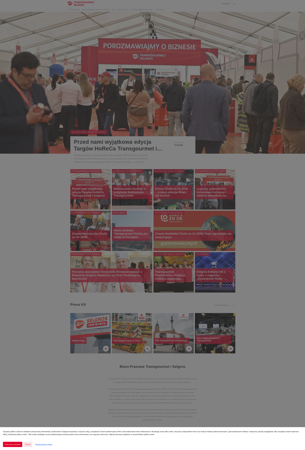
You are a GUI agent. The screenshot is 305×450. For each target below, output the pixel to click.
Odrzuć (28, 444)
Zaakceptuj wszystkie (13, 444)
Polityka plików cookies (43, 444)
